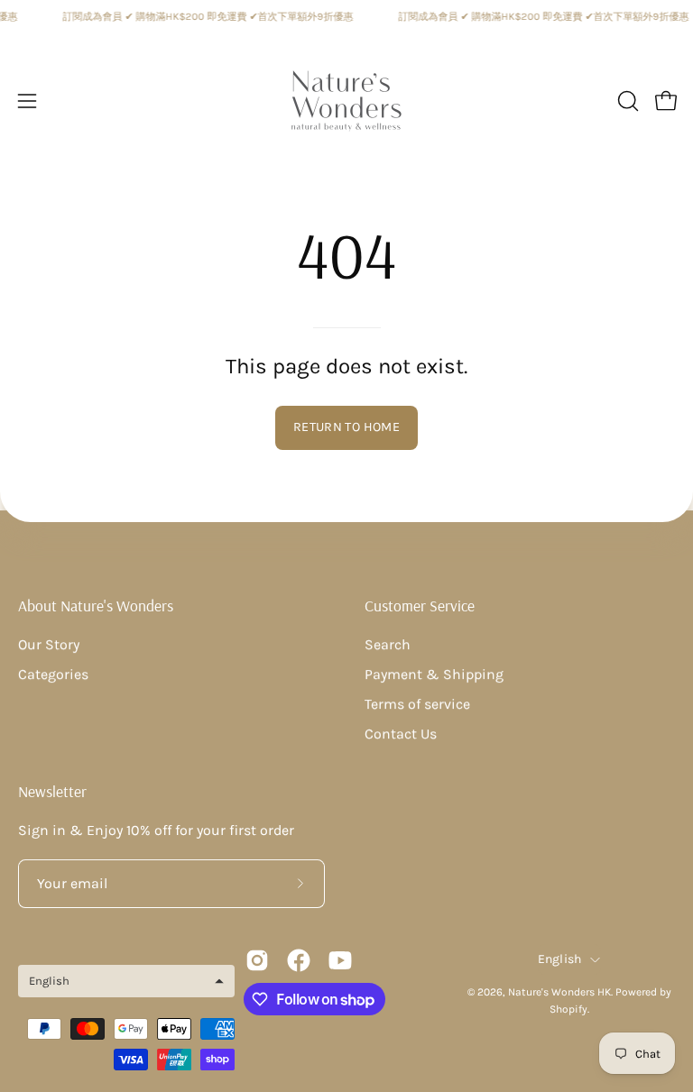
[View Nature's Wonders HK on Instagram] (257, 960)
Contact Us (401, 733)
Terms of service (417, 703)
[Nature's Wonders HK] (346, 101)
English (560, 959)
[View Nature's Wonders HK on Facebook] (298, 960)
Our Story (48, 644)
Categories (53, 674)
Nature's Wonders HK (559, 992)
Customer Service (420, 605)
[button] (626, 101)
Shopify (568, 1009)
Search (388, 644)
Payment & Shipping (434, 674)
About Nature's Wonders (95, 605)
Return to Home (346, 427)
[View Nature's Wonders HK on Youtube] (340, 960)
